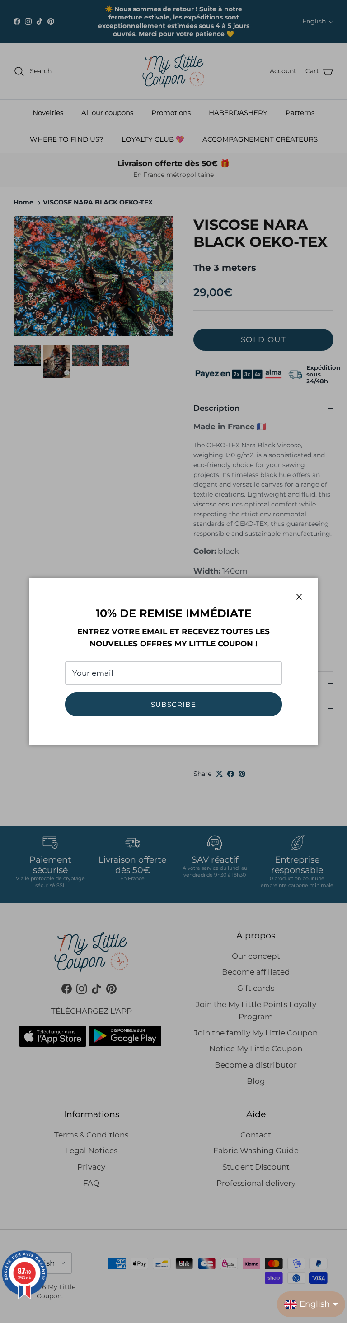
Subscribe (173, 704)
